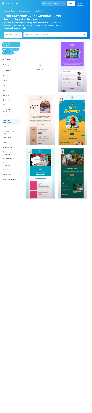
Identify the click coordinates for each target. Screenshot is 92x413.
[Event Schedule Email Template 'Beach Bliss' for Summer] (72, 120)
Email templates (9, 11)
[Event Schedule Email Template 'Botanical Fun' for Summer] (72, 173)
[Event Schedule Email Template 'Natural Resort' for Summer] (40, 173)
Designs (8, 35)
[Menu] (87, 3)
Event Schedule (24, 11)
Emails (17, 35)
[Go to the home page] (9, 3)
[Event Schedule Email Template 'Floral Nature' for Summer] (72, 67)
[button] (18, 59)
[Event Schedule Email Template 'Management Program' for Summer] (40, 120)
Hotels (37, 11)
